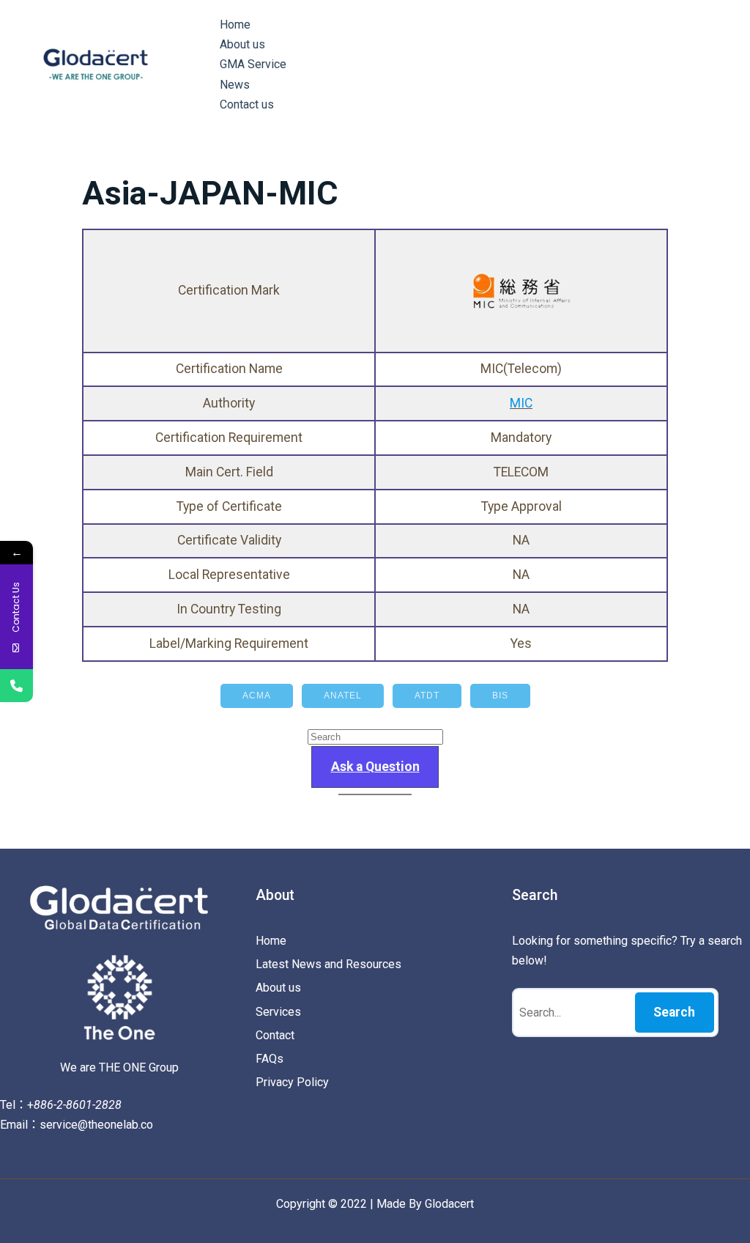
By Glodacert (441, 1204)
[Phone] (16, 685)
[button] (375, 767)
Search (674, 1012)
